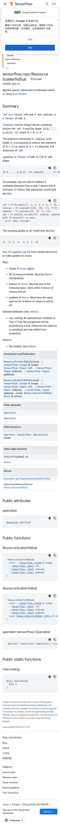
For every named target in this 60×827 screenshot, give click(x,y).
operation (10, 412)
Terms (6, 804)
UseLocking (11, 456)
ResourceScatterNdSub (17, 361)
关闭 (30, 39)
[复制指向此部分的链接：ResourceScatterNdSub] (40, 548)
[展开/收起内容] (7, 67)
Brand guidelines (11, 787)
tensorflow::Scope (15, 364)
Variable (22, 94)
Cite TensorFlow (11, 793)
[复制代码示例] (54, 167)
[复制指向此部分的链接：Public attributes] (34, 501)
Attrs (33, 311)
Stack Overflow (10, 782)
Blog (5, 743)
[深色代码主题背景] (49, 167)
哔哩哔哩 (7, 758)
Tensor (18, 114)
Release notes (10, 777)
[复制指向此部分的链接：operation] (20, 511)
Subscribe (49, 811)
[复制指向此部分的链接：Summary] (22, 107)
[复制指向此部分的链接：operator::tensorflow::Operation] (53, 632)
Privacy (16, 804)
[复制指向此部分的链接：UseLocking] (23, 669)
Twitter (6, 753)
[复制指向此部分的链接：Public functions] (33, 538)
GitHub (6, 748)
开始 (30, 47)
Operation (29, 346)
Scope (23, 268)
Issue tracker (9, 772)
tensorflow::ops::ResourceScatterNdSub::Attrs (27, 478)
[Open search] (47, 4)
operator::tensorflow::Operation (25, 434)
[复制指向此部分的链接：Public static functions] (44, 660)
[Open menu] (5, 4)
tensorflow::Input (15, 368)
